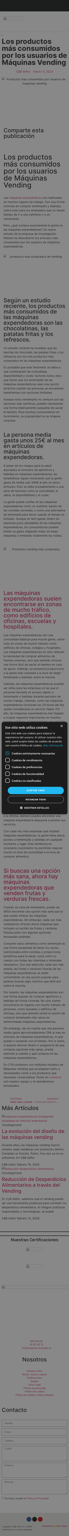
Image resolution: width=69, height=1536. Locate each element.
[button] (34, 808)
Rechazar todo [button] (35, 799)
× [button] (61, 726)
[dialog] (34, 768)
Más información (53, 745)
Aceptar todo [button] (36, 790)
